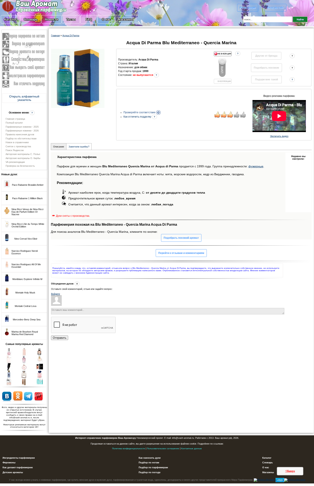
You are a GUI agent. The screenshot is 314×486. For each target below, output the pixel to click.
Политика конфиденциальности (128, 448)
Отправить (59, 337)
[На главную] (23, 6)
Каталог (10, 19)
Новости (51, 19)
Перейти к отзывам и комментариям (181, 253)
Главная (55, 35)
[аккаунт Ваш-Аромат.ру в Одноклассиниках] (18, 396)
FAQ (89, 19)
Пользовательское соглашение (163, 448)
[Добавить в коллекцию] (222, 67)
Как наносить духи (150, 458)
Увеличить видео (279, 136)
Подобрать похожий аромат (181, 237)
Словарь (30, 19)
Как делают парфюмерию (18, 467)
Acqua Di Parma (70, 35)
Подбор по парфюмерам (153, 467)
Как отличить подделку (137, 116)
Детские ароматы (13, 472)
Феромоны (9, 462)
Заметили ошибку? (79, 146)
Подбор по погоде (149, 472)
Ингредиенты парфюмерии (19, 458)
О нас (106, 19)
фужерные (255, 166)
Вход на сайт (275, 7)
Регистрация (248, 7)
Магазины (126, 19)
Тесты (71, 19)
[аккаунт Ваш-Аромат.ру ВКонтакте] (7, 396)
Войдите (55, 294)
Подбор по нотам (149, 462)
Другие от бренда (266, 55)
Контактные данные (191, 448)
